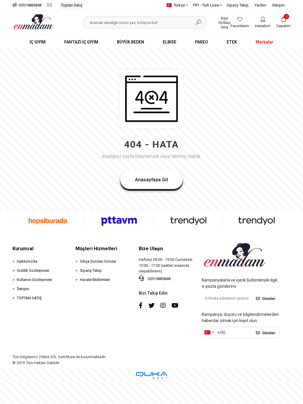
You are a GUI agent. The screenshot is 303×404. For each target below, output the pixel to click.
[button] (283, 22)
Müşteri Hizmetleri (96, 248)
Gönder (268, 298)
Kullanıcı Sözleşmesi (34, 279)
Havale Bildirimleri (95, 279)
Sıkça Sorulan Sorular (98, 261)
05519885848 (158, 279)
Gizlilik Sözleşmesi (33, 270)
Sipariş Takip (238, 5)
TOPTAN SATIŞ (29, 298)
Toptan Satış (71, 5)
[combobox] (209, 332)
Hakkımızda (27, 261)
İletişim (278, 5)
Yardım (260, 5)
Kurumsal (22, 248)
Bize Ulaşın (151, 248)
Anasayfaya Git (151, 179)
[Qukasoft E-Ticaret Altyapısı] (151, 375)
